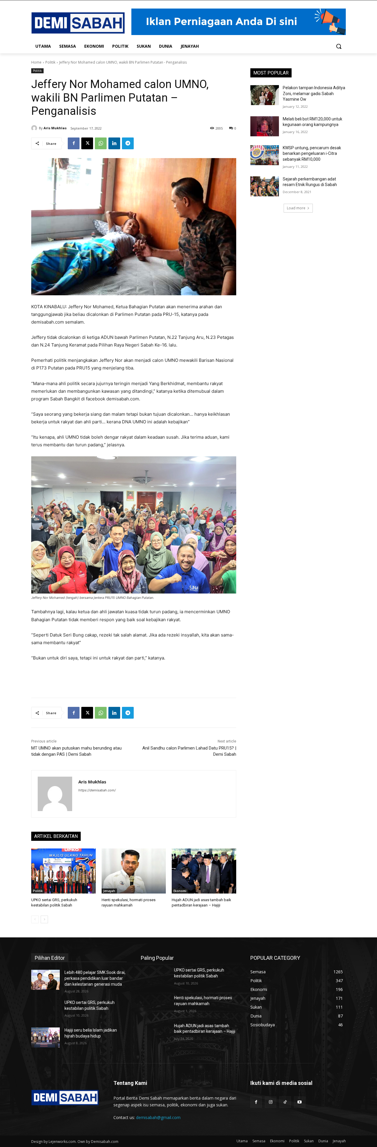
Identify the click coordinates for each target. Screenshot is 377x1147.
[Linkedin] (114, 143)
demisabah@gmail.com (158, 1117)
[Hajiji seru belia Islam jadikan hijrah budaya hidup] (45, 1037)
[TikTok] (285, 1102)
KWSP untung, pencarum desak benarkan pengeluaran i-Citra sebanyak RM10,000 (312, 153)
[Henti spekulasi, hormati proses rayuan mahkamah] (134, 871)
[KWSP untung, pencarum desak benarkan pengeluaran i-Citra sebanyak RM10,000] (264, 155)
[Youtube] (299, 1102)
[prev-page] (35, 919)
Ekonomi (179, 891)
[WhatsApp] (101, 143)
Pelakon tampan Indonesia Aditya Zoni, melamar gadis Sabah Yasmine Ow (314, 93)
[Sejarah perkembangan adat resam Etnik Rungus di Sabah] (264, 186)
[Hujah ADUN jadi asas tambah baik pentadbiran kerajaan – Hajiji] (204, 871)
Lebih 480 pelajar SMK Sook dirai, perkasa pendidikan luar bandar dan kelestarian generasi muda (95, 978)
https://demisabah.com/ (97, 790)
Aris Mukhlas (55, 128)
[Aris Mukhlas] (35, 128)
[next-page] (44, 919)
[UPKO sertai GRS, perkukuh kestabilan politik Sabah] (63, 871)
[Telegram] (128, 143)
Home (36, 62)
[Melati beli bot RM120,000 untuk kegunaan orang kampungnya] (264, 126)
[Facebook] (74, 143)
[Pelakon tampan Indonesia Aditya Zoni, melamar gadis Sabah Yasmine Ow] (264, 95)
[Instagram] (270, 1102)
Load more (296, 207)
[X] (87, 143)
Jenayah (109, 891)
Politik (50, 62)
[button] (339, 46)
